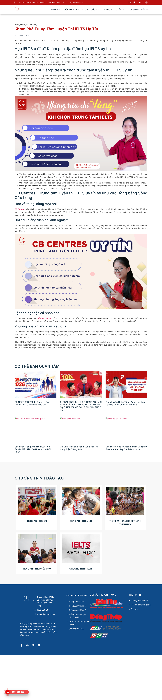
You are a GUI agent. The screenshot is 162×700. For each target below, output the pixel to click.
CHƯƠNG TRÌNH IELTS (81, 568)
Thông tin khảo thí (139, 600)
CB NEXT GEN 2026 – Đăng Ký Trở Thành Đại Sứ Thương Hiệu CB (32, 403)
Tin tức (134, 609)
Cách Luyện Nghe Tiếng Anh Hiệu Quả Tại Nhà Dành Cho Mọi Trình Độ (125, 403)
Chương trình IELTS (77, 628)
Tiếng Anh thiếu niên (78, 610)
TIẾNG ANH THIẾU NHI (81, 521)
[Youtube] (27, 645)
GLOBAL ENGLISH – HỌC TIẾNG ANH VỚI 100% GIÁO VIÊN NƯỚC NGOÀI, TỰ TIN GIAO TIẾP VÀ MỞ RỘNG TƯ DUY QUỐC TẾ (81, 406)
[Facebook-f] (21, 645)
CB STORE (134, 9)
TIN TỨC (106, 9)
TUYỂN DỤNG (121, 9)
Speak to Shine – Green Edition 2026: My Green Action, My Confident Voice (126, 448)
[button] (130, 2)
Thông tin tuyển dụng (140, 605)
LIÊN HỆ (145, 9)
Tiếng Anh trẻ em (76, 601)
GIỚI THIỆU (69, 9)
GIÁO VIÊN (95, 9)
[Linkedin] (39, 645)
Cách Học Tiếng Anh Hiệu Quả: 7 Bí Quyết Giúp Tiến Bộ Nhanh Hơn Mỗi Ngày (33, 449)
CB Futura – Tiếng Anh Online (79, 623)
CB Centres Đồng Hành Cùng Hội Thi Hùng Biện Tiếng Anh (79, 448)
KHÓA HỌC (81, 9)
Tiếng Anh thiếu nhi (77, 606)
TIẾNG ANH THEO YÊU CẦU (37, 568)
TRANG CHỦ (55, 9)
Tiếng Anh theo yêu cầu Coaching (77, 615)
